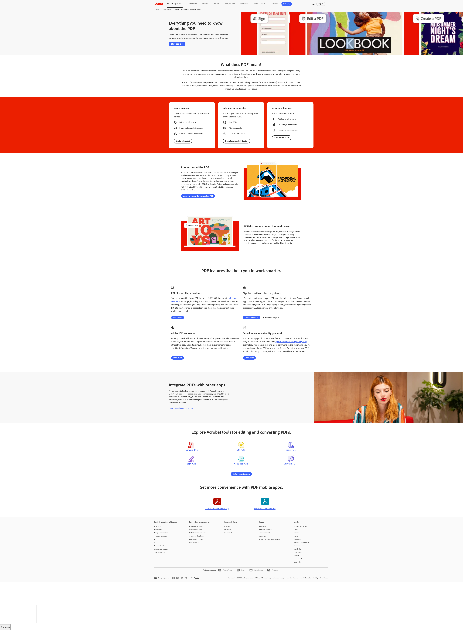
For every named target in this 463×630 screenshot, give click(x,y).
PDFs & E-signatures (174, 4)
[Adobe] (159, 4)
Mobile (216, 4)
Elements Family (159, 546)
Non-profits (227, 529)
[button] (313, 4)
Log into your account (300, 526)
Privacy (258, 578)
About (296, 529)
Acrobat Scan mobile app (265, 508)
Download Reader (252, 317)
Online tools (244, 4)
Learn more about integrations (181, 408)
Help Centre (262, 526)
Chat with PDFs (290, 463)
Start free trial (177, 44)
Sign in (321, 4)
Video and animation (160, 536)
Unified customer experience (197, 533)
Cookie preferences (277, 578)
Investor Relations (299, 546)
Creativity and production (196, 536)
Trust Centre (298, 552)
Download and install (265, 529)
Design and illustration (161, 533)
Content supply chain (195, 529)
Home (157, 9)
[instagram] (177, 578)
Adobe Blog (297, 562)
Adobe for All (298, 559)
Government (228, 533)
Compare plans (230, 4)
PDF (155, 539)
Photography (158, 529)
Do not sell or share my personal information (298, 578)
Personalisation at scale (196, 526)
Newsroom (297, 539)
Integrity (297, 555)
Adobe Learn (263, 536)
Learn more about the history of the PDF (198, 196)
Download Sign (271, 317)
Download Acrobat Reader (236, 141)
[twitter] (182, 578)
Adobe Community (264, 533)
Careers (296, 533)
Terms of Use (266, 578)
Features (205, 4)
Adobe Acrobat (192, 4)
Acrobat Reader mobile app (217, 508)
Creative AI (157, 526)
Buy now (286, 4)
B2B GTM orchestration (196, 539)
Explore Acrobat (183, 141)
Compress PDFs (241, 463)
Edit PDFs (241, 449)
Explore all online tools (241, 474)
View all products (159, 552)
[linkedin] (186, 578)
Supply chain (298, 549)
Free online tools (281, 137)
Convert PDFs (192, 450)
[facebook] (173, 578)
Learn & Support (259, 4)
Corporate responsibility (301, 542)
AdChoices (325, 578)
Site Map (315, 578)
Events (296, 536)
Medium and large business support (270, 539)
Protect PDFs (290, 450)
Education (227, 526)
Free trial (275, 4)
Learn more (177, 317)
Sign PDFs (191, 463)
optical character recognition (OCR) (291, 341)
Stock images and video (161, 549)
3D (155, 542)
